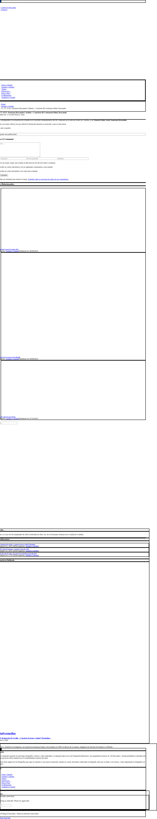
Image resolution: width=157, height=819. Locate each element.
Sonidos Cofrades (12, 251)
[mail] (1, 749)
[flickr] (0, 749)
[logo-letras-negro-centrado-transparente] (71, 78)
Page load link (5, 818)
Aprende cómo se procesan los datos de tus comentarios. (48, 179)
